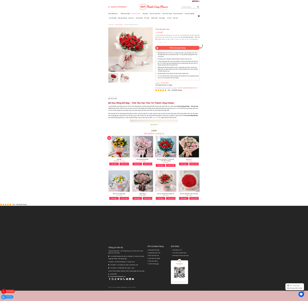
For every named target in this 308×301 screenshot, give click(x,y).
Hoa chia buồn (177, 13)
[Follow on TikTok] (115, 279)
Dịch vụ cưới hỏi (155, 13)
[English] (195, 1)
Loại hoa (131, 18)
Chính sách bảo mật (153, 255)
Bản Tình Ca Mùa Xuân (119, 193)
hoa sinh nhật (156, 117)
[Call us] (124, 279)
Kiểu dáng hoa (112, 13)
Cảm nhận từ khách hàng (179, 253)
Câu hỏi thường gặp (153, 264)
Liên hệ (175, 18)
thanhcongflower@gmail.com (187, 88)
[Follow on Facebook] (110, 279)
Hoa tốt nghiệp (189, 13)
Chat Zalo (9, 297)
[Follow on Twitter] (118, 279)
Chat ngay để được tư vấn (163, 85)
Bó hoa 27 (189, 159)
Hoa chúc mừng (167, 13)
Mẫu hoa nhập (125, 13)
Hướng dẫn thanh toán (154, 253)
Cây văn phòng (122, 18)
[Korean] (199, 1)
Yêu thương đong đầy (142, 159)
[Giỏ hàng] (199, 16)
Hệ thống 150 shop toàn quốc (181, 255)
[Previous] (111, 49)
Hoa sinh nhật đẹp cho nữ (131, 24)
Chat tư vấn (124, 164)
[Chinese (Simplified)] (197, 1)
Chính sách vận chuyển (154, 258)
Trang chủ (110, 24)
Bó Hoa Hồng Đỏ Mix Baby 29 (165, 193)
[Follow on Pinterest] (127, 279)
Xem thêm (153, 124)
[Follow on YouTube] (133, 279)
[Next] (149, 49)
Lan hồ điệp (112, 18)
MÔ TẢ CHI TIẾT (112, 98)
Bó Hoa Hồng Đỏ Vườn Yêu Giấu (189, 193)
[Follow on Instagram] (113, 279)
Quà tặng (162, 18)
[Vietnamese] (193, 1)
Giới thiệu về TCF (177, 250)
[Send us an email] (121, 279)
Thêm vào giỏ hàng (177, 48)
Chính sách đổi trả (153, 261)
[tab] (112, 98)
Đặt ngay (113, 164)
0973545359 (113, 274)
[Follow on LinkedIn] (130, 279)
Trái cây (146, 18)
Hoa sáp (145, 13)
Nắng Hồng (142, 193)
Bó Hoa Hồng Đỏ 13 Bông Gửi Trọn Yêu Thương (165, 160)
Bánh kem (154, 18)
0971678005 (164, 83)
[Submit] (198, 7)
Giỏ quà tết (139, 18)
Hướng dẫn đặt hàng (153, 250)
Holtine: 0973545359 (118, 7)
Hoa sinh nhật (135, 13)
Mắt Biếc (119, 159)
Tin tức (169, 18)
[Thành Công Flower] (154, 7)
